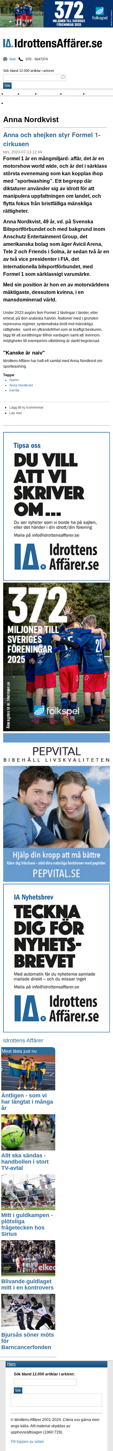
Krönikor (31, 94)
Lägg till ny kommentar (26, 407)
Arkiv (93, 94)
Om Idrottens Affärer (26, 103)
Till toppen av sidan (27, 1441)
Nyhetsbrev (76, 94)
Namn (14, 380)
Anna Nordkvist (21, 385)
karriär (14, 390)
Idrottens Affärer (52, 44)
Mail (12, 59)
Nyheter (15, 94)
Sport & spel (52, 94)
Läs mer (15, 413)
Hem (11, 1364)
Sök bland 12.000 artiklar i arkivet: (29, 70)
